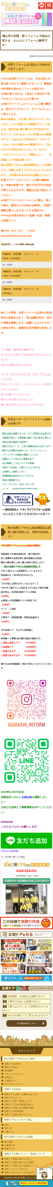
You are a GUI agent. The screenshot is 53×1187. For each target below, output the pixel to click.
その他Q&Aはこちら (26, 1023)
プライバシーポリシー (14, 1074)
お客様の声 (9, 1145)
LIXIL (6, 1125)
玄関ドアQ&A (10, 1067)
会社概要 (8, 1070)
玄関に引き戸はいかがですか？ (19, 1172)
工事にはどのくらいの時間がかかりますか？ (25, 1008)
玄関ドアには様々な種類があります (21, 1094)
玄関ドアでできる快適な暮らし (19, 1104)
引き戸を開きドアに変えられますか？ (27, 1015)
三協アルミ (9, 1131)
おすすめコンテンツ (13, 1084)
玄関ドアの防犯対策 (13, 1111)
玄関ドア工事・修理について (18, 1101)
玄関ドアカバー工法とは (16, 1169)
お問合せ (8, 1077)
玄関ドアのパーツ (12, 1097)
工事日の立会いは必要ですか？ (24, 1001)
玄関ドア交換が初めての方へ (18, 1159)
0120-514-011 (26, 871)
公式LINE (26, 797)
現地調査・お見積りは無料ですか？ (26, 996)
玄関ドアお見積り (12, 1064)
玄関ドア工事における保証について (21, 1165)
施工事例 (8, 1142)
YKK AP (8, 1128)
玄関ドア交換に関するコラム (18, 1114)
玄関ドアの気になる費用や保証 (19, 1108)
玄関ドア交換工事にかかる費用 (19, 1162)
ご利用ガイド (10, 1080)
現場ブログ (9, 1148)
